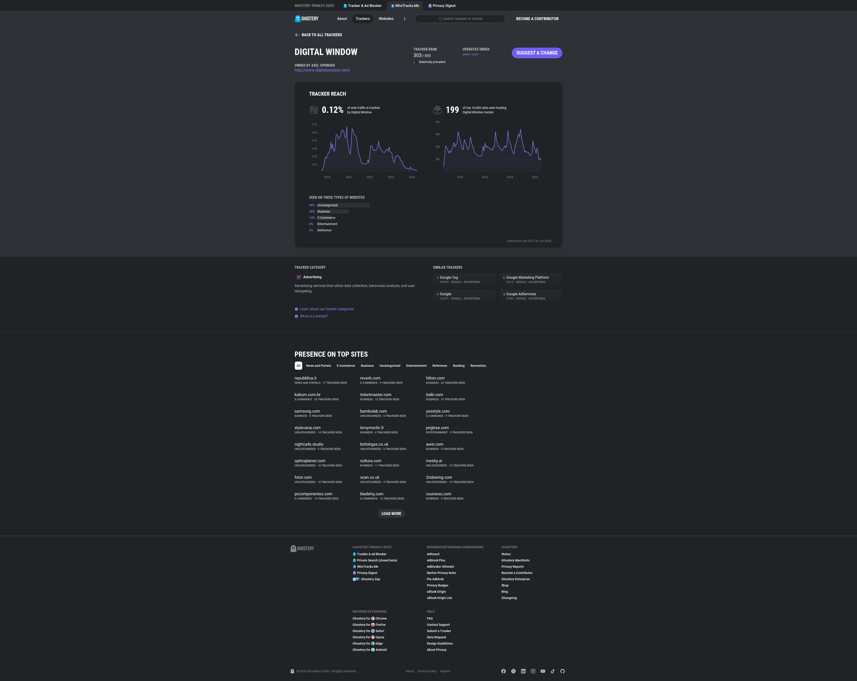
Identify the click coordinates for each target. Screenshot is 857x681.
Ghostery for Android (370, 649)
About (342, 19)
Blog (504, 591)
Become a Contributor (537, 18)
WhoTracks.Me (407, 6)
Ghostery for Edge (368, 643)
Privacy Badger (437, 585)
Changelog (509, 598)
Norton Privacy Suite (441, 573)
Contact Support (438, 624)
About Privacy (437, 649)
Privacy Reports (512, 566)
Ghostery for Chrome (370, 618)
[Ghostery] (307, 18)
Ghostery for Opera (368, 637)
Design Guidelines (440, 643)
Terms (410, 671)
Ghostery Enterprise (515, 579)
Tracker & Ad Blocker (365, 6)
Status (506, 554)
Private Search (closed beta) (377, 560)
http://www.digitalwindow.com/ (322, 70)
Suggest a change (537, 53)
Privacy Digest (444, 6)
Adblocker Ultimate (440, 566)
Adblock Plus (436, 560)
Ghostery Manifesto (515, 560)
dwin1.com (470, 54)
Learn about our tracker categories (327, 309)
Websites (386, 19)
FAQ (430, 618)
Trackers (363, 19)
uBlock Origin (436, 591)
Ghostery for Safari (368, 631)
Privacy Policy (427, 671)
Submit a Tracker (439, 631)
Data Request (436, 637)
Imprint (445, 671)
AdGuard (433, 554)
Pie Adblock (435, 579)
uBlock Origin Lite (439, 598)
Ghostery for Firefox (369, 624)
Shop (505, 585)
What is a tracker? (314, 316)
